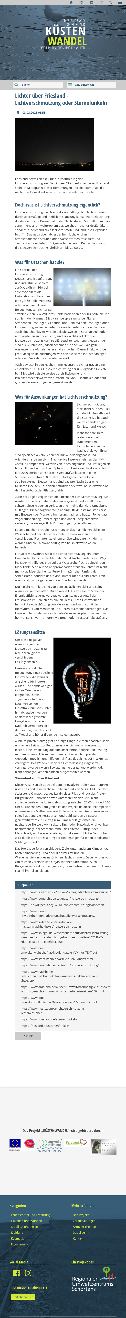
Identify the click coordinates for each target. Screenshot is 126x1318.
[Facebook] (16, 1273)
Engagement (19, 1244)
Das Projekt (81, 1215)
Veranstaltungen (84, 1221)
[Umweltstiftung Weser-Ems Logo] (49, 1151)
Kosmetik (17, 1238)
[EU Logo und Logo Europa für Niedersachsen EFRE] (22, 1150)
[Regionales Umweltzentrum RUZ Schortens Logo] (93, 1290)
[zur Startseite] (71, 2)
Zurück (28, 1036)
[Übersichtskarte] (81, 2)
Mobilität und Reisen (25, 1227)
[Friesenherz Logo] (76, 1146)
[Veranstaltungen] (91, 2)
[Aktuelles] (101, 2)
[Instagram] (28, 1273)
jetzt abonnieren (23, 1297)
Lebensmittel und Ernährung (30, 1215)
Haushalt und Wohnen (26, 1221)
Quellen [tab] (27, 885)
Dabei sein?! (81, 1232)
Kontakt (78, 1238)
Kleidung (17, 1232)
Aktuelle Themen (84, 1227)
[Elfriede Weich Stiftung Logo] (103, 1153)
